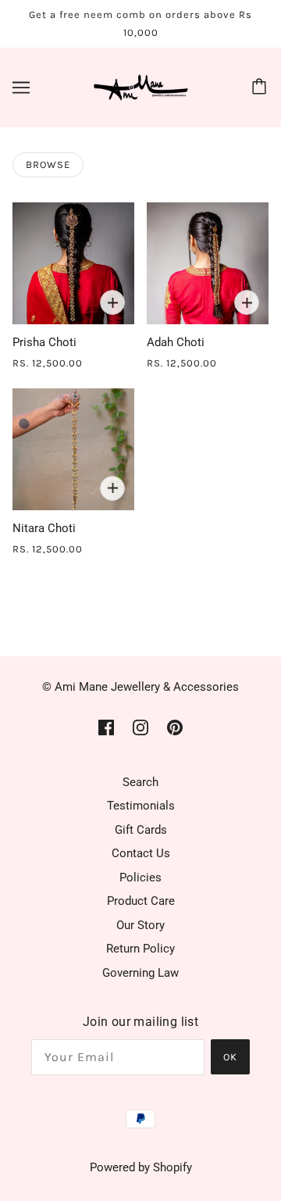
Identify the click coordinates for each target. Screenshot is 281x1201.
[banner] (137, 87)
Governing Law (140, 973)
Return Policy (140, 949)
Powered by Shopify (141, 1167)
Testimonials (141, 806)
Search (140, 782)
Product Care (141, 901)
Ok (230, 1057)
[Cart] (261, 87)
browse (48, 164)
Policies (140, 877)
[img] (106, 727)
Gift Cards (141, 830)
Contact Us (141, 853)
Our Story (140, 925)
